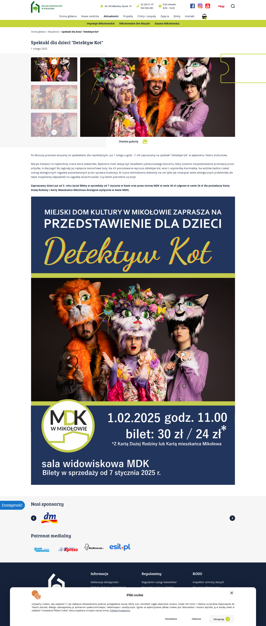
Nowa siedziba (90, 16)
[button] (54, 62)
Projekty (128, 16)
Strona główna (68, 16)
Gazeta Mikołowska (167, 23)
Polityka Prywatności (120, 610)
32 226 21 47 (147, 4)
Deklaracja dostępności (105, 582)
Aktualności (111, 16)
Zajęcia (165, 16)
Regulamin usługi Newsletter (159, 582)
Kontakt (189, 16)
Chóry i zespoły (147, 16)
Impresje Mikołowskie (101, 23)
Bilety (177, 16)
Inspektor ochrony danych (208, 582)
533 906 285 (147, 8)
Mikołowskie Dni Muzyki (134, 23)
